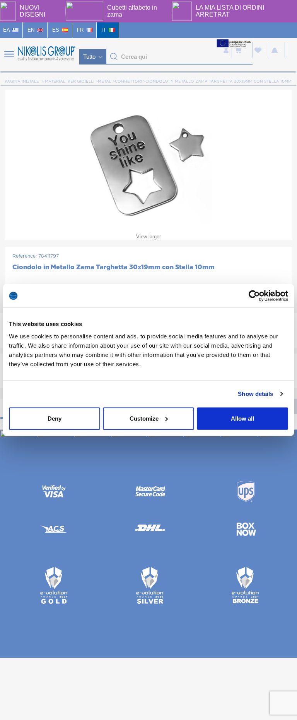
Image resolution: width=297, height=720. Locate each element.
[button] (114, 57)
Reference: (24, 256)
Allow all (242, 418)
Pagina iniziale (22, 81)
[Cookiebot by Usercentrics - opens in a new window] (254, 296)
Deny (54, 418)
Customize (144, 418)
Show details (255, 394)
